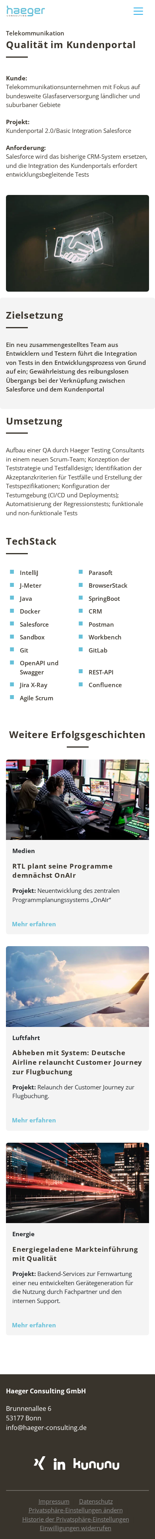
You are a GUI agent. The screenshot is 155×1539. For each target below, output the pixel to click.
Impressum (54, 1501)
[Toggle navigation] (138, 11)
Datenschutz (96, 1501)
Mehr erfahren (34, 924)
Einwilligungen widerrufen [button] (75, 1528)
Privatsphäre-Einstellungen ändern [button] (76, 1510)
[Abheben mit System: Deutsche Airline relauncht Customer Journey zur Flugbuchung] (77, 989)
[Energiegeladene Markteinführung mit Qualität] (77, 1186)
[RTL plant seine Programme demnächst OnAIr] (77, 803)
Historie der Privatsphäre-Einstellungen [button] (75, 1519)
